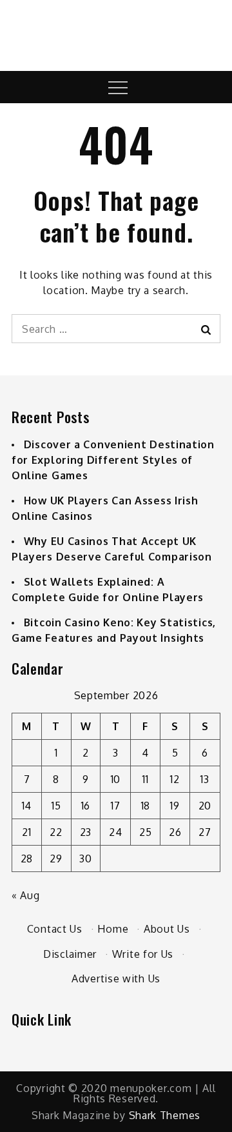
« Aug (26, 895)
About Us (167, 928)
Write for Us (142, 954)
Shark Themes (164, 1115)
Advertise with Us (116, 978)
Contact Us (54, 928)
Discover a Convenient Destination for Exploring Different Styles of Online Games (113, 460)
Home (112, 928)
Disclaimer (70, 954)
